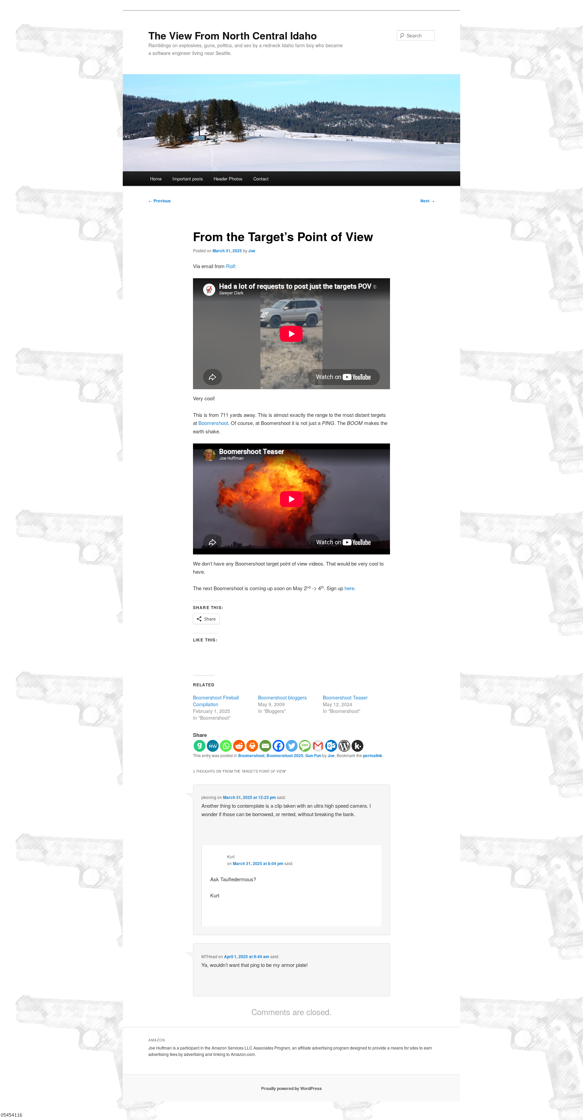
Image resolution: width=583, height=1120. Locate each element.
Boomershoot (213, 422)
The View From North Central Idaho (232, 35)
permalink (372, 755)
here (349, 588)
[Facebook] (278, 746)
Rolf (230, 265)
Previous (159, 201)
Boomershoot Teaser (345, 697)
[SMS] (305, 746)
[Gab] (199, 746)
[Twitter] (292, 746)
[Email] (265, 746)
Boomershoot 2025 (285, 755)
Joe (251, 251)
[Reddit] (239, 746)
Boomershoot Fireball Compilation (216, 701)
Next (427, 201)
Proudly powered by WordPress (291, 1088)
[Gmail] (318, 746)
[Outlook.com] (331, 746)
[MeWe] (213, 746)
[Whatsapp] (226, 746)
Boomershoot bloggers (282, 697)
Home (156, 178)
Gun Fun (313, 755)
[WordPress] (344, 746)
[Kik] (357, 746)
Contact (261, 178)
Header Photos (228, 178)
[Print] (252, 746)
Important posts (187, 178)
